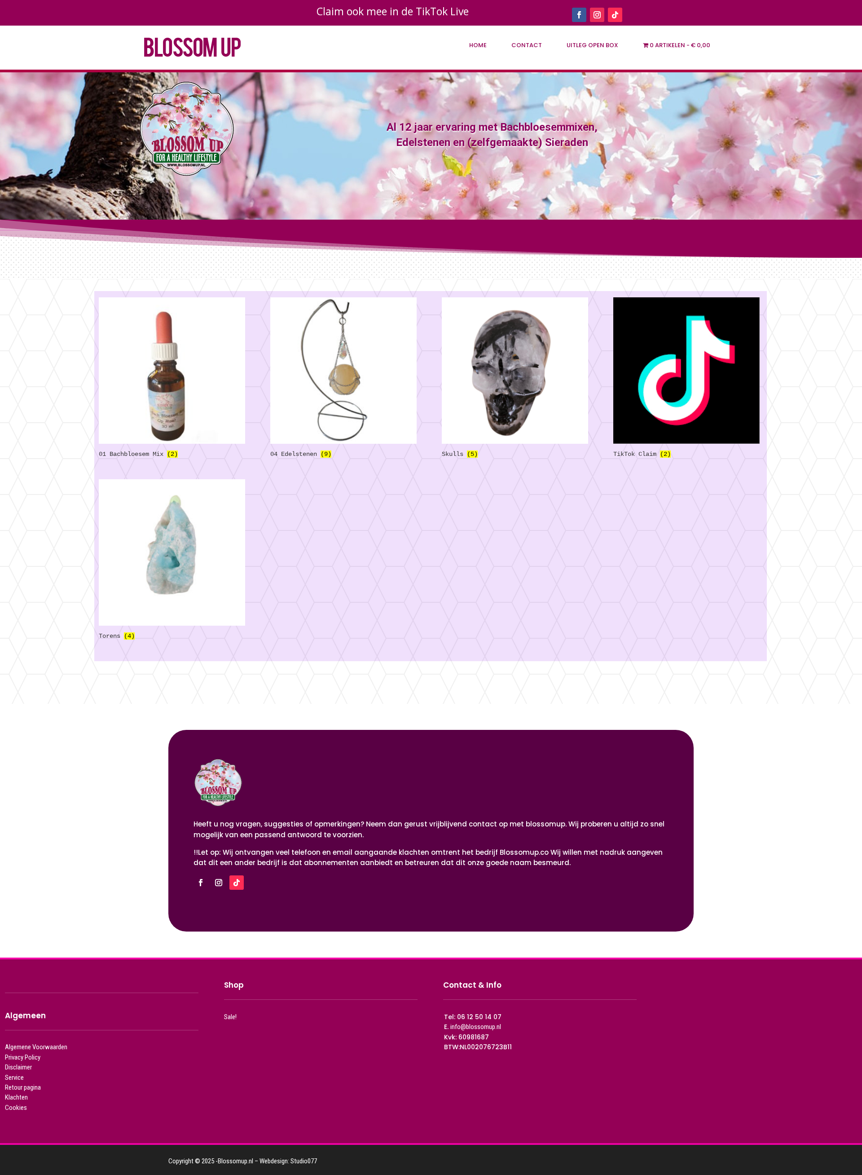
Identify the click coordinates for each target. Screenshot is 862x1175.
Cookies (16, 1108)
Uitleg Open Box (592, 45)
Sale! (230, 1017)
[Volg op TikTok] (615, 15)
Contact (526, 45)
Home (478, 45)
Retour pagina (23, 1087)
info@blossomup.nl (475, 1027)
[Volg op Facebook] (579, 15)
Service (14, 1077)
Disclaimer (18, 1067)
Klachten (16, 1097)
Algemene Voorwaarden (36, 1047)
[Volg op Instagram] (597, 15)
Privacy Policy (22, 1057)
